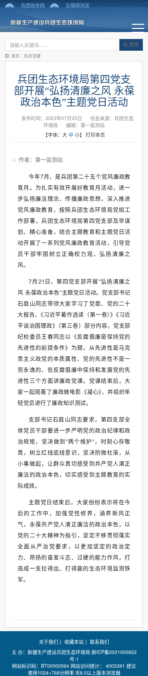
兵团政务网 (33, 5)
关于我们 (48, 641)
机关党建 (32, 56)
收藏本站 (74, 641)
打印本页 (95, 134)
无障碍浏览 (77, 5)
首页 (15, 56)
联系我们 (99, 641)
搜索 (133, 44)
